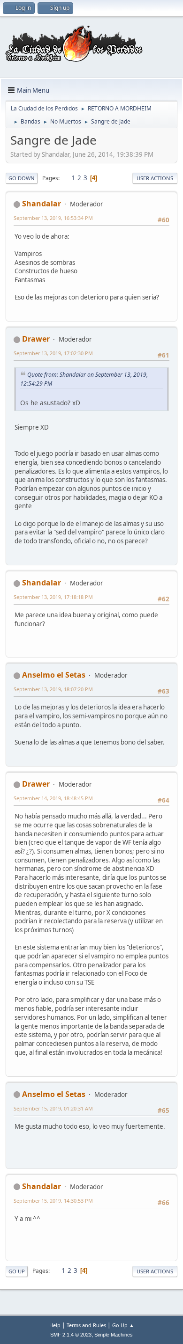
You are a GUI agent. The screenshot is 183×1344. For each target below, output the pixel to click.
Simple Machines (113, 1334)
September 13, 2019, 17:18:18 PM (53, 596)
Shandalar (41, 203)
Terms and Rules (86, 1325)
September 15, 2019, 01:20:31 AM (53, 1108)
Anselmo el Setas (53, 675)
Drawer (36, 339)
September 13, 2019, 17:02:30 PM (53, 353)
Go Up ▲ (123, 1325)
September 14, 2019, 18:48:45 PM (53, 798)
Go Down (21, 178)
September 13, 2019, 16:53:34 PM (53, 217)
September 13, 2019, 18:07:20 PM (53, 689)
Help (55, 1325)
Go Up (16, 1271)
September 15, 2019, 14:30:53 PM (53, 1200)
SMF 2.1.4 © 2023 (71, 1334)
